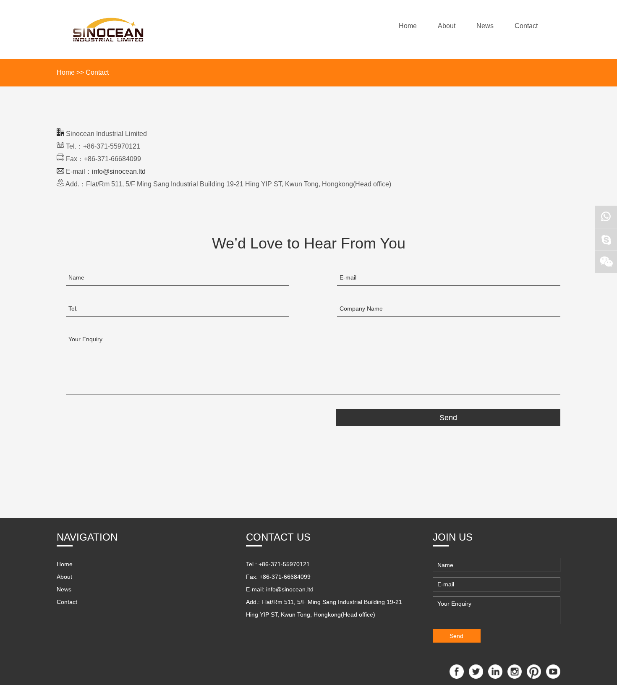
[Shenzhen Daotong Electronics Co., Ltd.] (108, 29)
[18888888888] (606, 217)
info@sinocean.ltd (119, 171)
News (485, 25)
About (446, 25)
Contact (526, 25)
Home (408, 25)
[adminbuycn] (606, 239)
